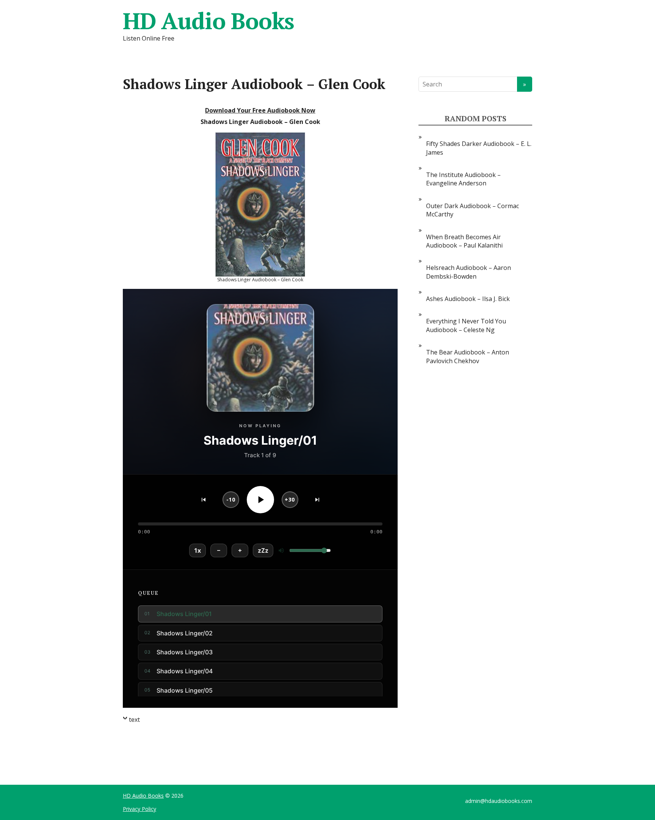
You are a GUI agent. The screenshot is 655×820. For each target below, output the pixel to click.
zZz (263, 550)
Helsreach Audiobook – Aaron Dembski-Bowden (468, 271)
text (134, 719)
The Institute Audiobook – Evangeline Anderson (463, 179)
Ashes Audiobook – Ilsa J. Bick (468, 299)
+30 (290, 499)
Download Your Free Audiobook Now (260, 110)
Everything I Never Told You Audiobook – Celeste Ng (466, 325)
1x (197, 550)
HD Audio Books (208, 20)
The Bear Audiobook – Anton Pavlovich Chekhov (467, 356)
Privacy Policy (139, 808)
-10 (230, 499)
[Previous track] (203, 499)
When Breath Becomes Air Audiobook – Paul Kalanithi (464, 241)
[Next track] (317, 499)
